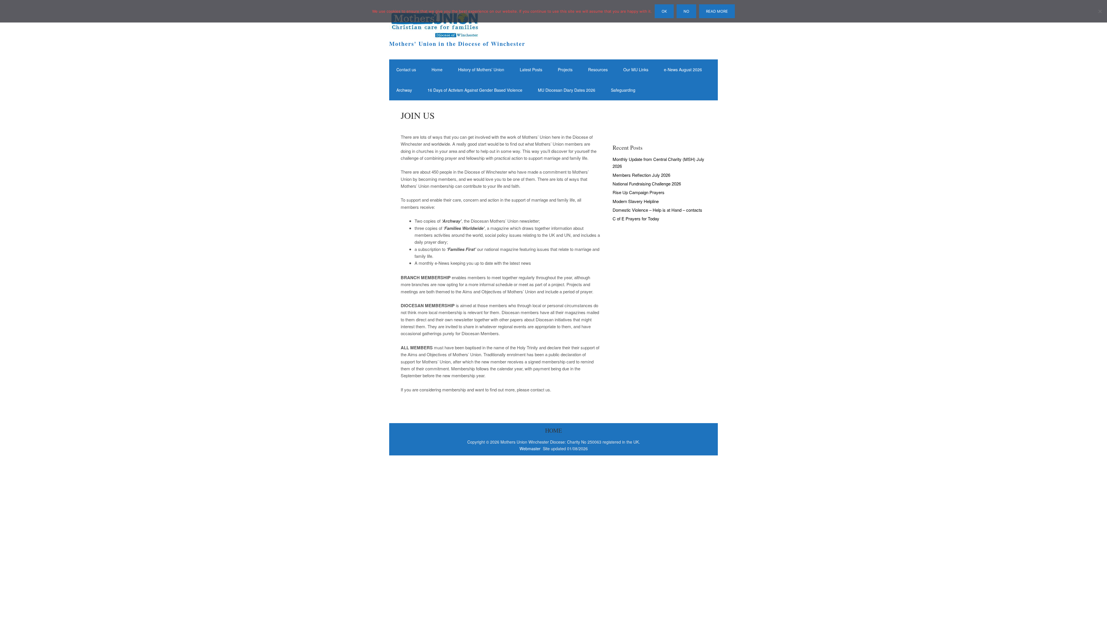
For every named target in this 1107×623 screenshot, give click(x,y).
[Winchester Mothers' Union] (434, 33)
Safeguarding (623, 90)
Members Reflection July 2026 (641, 175)
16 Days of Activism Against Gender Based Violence (475, 90)
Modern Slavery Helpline (636, 201)
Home (437, 69)
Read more (717, 11)
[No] (1100, 11)
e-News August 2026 (683, 69)
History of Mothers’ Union (481, 69)
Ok (664, 11)
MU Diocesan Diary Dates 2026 (566, 90)
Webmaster (530, 448)
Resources (598, 69)
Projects (565, 69)
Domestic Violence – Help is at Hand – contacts (657, 210)
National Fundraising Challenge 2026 (647, 184)
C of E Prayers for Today (636, 218)
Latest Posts (531, 69)
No (686, 11)
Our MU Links (635, 69)
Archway (404, 90)
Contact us (406, 69)
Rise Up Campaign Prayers (638, 192)
